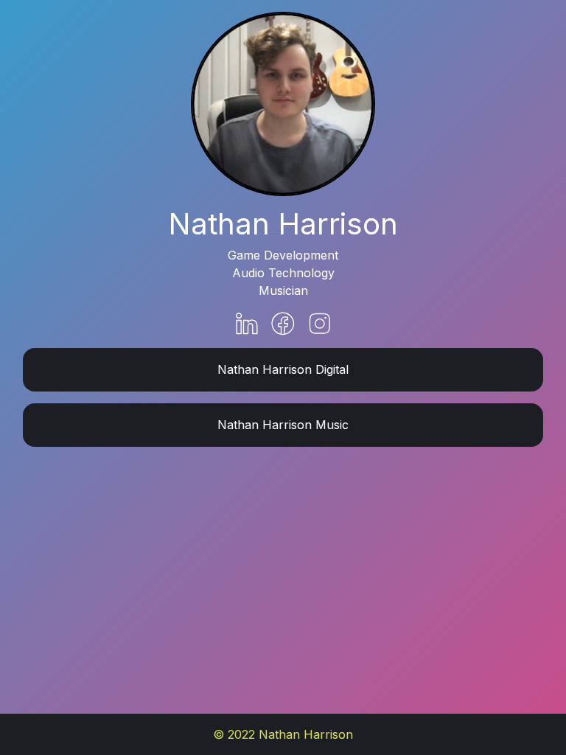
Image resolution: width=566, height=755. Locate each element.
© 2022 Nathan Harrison (283, 734)
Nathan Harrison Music (283, 424)
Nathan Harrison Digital (283, 369)
